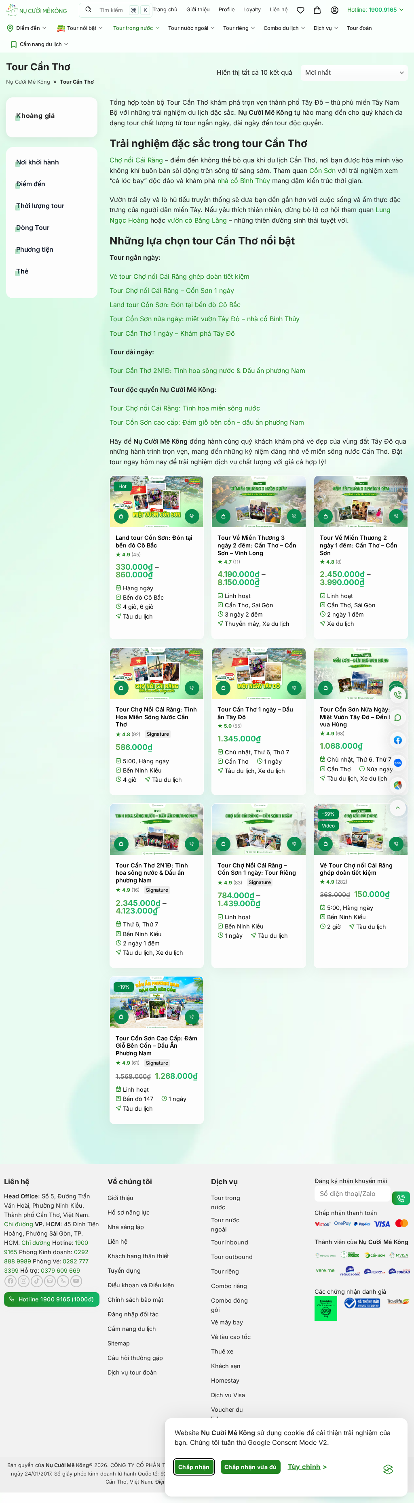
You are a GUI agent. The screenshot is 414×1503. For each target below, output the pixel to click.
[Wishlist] (300, 10)
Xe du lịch (275, 623)
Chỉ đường (18, 1224)
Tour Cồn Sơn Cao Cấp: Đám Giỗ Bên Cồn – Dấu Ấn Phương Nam (156, 1046)
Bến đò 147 (138, 1098)
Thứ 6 (262, 752)
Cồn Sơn (322, 170)
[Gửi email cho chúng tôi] (50, 1281)
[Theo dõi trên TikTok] (37, 1281)
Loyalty (252, 9)
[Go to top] (398, 808)
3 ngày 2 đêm (244, 614)
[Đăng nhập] (334, 10)
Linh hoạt (238, 595)
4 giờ (130, 606)
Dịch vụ (323, 28)
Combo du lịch (281, 28)
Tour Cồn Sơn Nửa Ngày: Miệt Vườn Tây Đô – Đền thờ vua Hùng (359, 717)
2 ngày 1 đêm (345, 614)
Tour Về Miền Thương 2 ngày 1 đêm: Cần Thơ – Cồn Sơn (358, 545)
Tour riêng (236, 28)
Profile (226, 9)
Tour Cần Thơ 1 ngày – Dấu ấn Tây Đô (255, 713)
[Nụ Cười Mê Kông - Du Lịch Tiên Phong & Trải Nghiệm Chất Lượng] (36, 10)
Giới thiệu (198, 9)
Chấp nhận (194, 1466)
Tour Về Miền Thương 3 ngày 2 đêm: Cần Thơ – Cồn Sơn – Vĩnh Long (257, 545)
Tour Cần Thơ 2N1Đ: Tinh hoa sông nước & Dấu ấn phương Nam (207, 370)
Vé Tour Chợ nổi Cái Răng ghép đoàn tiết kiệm (356, 869)
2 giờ (334, 926)
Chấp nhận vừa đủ (250, 1466)
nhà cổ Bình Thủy (244, 181)
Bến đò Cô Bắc (143, 597)
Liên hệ (278, 9)
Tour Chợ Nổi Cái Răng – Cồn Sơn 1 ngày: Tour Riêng (257, 869)
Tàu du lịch (138, 616)
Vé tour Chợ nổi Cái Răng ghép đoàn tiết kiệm (179, 276)
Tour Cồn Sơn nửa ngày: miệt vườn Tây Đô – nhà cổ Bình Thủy (205, 319)
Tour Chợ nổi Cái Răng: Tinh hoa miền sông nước (185, 408)
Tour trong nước (133, 28)
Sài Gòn (262, 605)
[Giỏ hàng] (317, 10)
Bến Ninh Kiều (142, 770)
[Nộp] (88, 10)
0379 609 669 (60, 1270)
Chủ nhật (238, 752)
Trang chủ (164, 9)
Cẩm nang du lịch (41, 44)
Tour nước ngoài (188, 28)
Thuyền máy (242, 623)
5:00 (129, 761)
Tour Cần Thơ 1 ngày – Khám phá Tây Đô (172, 333)
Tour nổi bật (81, 28)
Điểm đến (28, 28)
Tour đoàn (359, 28)
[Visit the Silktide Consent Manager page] (388, 1470)
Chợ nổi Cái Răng (136, 160)
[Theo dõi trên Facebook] (10, 1281)
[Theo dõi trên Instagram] (24, 1281)
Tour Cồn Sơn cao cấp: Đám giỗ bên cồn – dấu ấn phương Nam (207, 422)
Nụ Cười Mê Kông (28, 82)
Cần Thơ (237, 605)
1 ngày (273, 761)
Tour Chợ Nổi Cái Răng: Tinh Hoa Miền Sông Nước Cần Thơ (156, 717)
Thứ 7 (281, 752)
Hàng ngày (138, 588)
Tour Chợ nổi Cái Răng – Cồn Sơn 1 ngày (172, 290)
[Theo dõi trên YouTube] (76, 1281)
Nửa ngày (379, 769)
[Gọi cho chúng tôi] (63, 1281)
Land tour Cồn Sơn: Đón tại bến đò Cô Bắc (175, 305)
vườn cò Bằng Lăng (197, 220)
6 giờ (147, 606)
